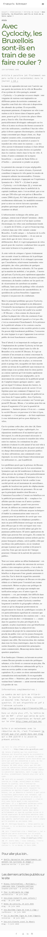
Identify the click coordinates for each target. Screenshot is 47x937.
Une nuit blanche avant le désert (19, 922)
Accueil (5, 12)
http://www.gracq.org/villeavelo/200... (24, 708)
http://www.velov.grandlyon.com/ (28, 749)
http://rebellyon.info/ (31, 838)
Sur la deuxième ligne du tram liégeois (22, 916)
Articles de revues (31, 12)
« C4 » (14, 81)
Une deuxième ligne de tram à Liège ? (21, 910)
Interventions (15, 12)
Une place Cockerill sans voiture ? (20, 898)
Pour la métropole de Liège (16, 892)
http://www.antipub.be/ (29, 721)
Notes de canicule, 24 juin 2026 (19, 904)
